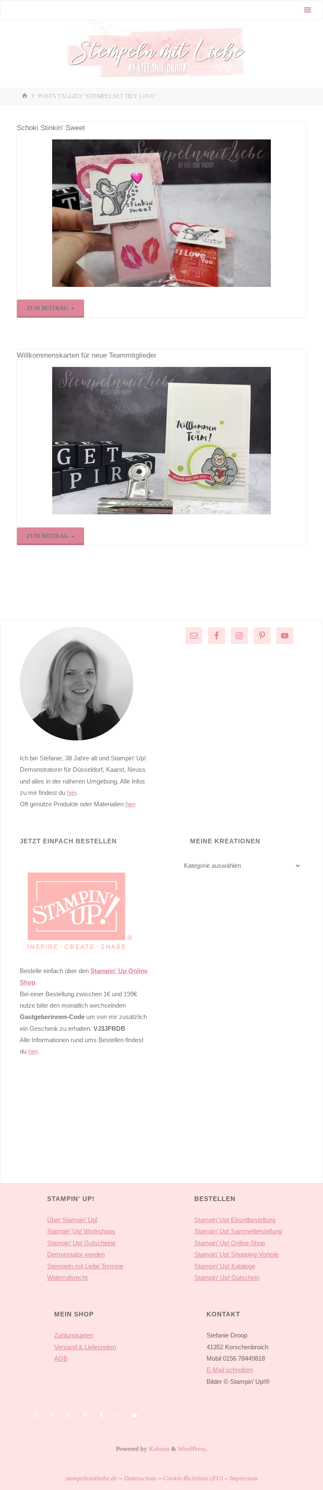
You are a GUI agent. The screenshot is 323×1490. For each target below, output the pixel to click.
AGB (61, 1358)
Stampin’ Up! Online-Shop (229, 1243)
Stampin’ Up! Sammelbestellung (238, 1231)
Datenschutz (140, 1478)
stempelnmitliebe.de (91, 1478)
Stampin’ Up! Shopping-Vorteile (236, 1254)
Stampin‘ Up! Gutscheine (81, 1243)
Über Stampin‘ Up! (72, 1219)
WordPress (192, 1448)
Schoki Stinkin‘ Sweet (51, 128)
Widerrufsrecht (67, 1277)
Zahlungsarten (73, 1335)
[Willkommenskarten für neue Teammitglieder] (161, 440)
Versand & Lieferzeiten (85, 1347)
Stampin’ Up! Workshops (81, 1231)
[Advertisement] (84, 1132)
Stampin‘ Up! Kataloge (224, 1266)
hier (72, 792)
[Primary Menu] (307, 9)
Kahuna (158, 1448)
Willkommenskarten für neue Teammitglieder (86, 355)
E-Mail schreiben (230, 1369)
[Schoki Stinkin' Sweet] (161, 213)
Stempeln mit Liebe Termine (85, 1266)
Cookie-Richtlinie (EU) (193, 1478)
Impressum (244, 1478)
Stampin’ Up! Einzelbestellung (234, 1219)
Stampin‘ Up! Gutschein (226, 1277)
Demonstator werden (76, 1254)
